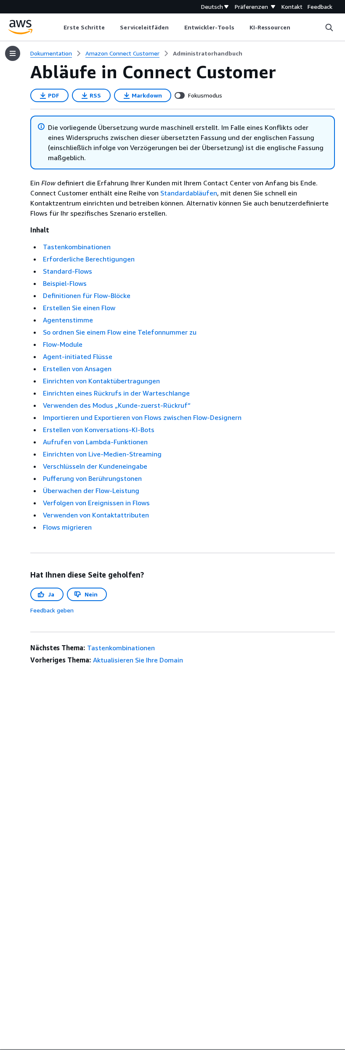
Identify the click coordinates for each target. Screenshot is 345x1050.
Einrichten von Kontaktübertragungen (101, 381)
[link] (207, 53)
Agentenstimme (68, 320)
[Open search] (329, 27)
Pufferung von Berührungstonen (92, 478)
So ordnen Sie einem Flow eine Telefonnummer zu (119, 332)
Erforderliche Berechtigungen (89, 259)
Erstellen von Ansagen (77, 368)
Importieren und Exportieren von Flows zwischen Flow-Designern (142, 417)
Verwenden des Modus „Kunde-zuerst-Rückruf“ (117, 405)
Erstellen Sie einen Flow (79, 307)
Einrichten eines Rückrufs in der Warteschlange (116, 393)
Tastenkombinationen (77, 247)
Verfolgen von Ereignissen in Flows (96, 503)
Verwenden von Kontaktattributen (96, 515)
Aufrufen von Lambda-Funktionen (95, 442)
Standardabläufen (188, 193)
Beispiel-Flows (65, 283)
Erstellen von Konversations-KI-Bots (98, 429)
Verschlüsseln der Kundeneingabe (95, 466)
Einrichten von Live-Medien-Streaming (102, 454)
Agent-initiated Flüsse (77, 356)
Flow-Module (62, 344)
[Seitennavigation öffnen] (12, 53)
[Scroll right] (297, 27)
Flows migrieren (67, 527)
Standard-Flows (67, 271)
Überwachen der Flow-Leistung (91, 490)
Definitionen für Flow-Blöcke (86, 295)
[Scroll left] (57, 27)
